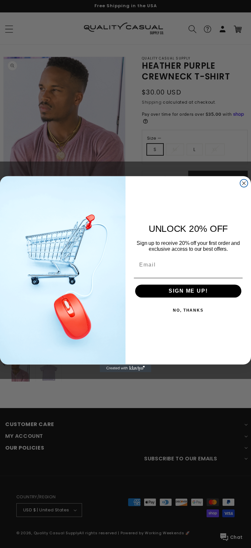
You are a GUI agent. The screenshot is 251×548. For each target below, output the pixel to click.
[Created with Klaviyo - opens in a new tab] (125, 368)
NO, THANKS (188, 310)
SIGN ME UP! (188, 291)
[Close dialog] (244, 183)
